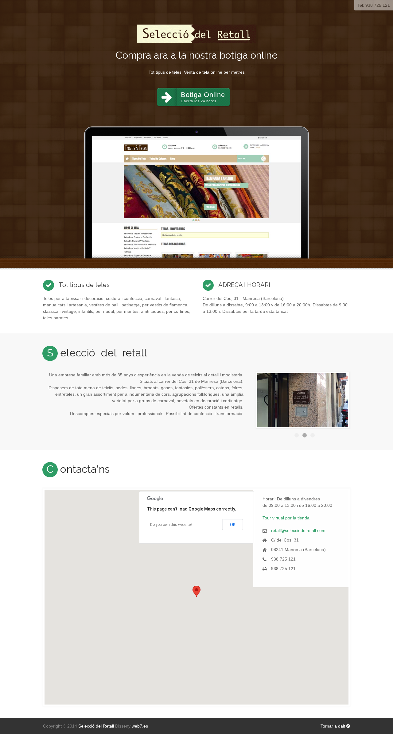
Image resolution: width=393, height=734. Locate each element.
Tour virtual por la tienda (286, 517)
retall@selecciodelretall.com (298, 530)
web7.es (140, 726)
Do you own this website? (171, 524)
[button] (196, 591)
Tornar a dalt (333, 726)
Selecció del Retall (96, 726)
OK (232, 524)
